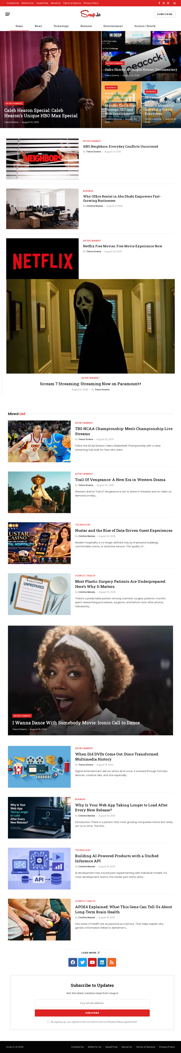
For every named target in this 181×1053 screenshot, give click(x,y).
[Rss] (111, 962)
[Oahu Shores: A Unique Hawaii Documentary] (141, 56)
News (38, 26)
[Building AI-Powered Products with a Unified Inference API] (39, 868)
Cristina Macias (113, 118)
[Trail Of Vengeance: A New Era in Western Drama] (39, 492)
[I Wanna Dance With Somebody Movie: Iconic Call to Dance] (90, 681)
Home (19, 26)
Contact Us (13, 3)
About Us (55, 3)
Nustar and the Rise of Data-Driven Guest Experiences (123, 530)
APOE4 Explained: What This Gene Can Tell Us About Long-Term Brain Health (123, 909)
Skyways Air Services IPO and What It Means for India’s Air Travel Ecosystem (159, 105)
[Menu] (7, 14)
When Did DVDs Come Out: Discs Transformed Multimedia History (116, 757)
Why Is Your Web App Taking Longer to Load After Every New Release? (121, 808)
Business (86, 26)
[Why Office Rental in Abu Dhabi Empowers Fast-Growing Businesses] (42, 209)
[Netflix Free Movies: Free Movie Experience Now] (42, 258)
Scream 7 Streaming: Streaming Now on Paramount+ (90, 383)
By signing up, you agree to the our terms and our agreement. (93, 1021)
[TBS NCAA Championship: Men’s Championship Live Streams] (39, 441)
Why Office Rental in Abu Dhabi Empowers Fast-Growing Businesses (122, 198)
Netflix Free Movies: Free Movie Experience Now (122, 246)
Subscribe (165, 14)
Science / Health (145, 26)
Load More (88, 952)
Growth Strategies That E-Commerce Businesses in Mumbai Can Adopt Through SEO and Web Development (120, 103)
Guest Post (42, 3)
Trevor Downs (11, 122)
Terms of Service (72, 3)
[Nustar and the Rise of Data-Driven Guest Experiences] (39, 543)
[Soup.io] (90, 14)
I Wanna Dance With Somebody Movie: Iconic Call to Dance (76, 723)
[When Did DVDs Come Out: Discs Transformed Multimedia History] (39, 767)
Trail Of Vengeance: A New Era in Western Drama (120, 479)
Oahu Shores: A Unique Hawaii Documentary (141, 70)
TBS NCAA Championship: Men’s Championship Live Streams (124, 431)
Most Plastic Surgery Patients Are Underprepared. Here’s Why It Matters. (120, 584)
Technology (61, 26)
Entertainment (113, 26)
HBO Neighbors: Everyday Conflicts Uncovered (120, 146)
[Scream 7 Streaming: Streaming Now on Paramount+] (90, 326)
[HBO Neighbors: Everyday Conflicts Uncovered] (42, 159)
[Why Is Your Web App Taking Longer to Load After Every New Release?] (39, 818)
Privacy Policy (91, 3)
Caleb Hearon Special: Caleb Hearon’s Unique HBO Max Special (41, 113)
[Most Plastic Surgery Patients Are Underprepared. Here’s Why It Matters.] (39, 594)
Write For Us (28, 3)
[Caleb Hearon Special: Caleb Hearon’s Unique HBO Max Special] (50, 79)
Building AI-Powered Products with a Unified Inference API (117, 858)
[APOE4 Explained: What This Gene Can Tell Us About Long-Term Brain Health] (39, 919)
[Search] (174, 3)
